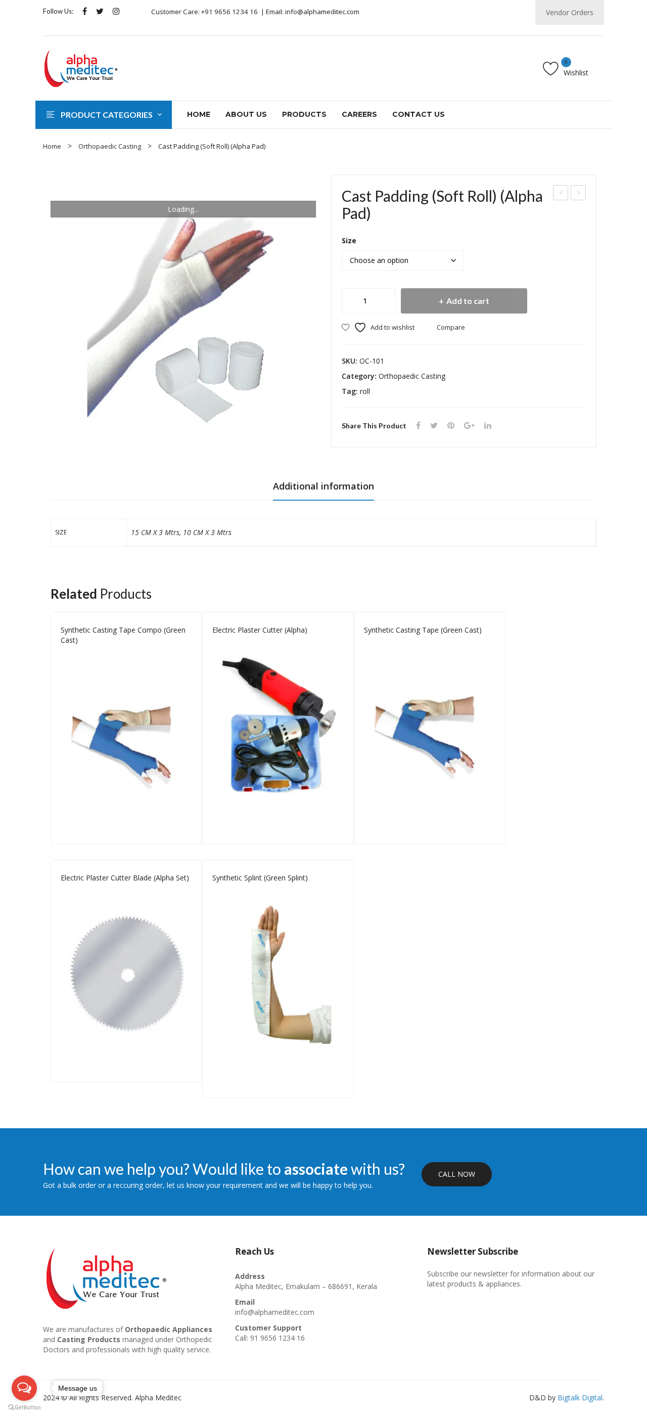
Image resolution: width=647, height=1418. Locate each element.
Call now (456, 1174)
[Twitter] (100, 11)
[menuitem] (198, 114)
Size (349, 240)
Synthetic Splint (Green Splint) (260, 877)
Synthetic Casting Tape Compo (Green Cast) (123, 635)
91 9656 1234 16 (277, 1338)
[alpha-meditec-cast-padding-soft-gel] (183, 307)
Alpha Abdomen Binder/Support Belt (560, 194)
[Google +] (469, 425)
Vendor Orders (569, 12)
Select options (187, 825)
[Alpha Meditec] (81, 67)
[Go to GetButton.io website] (24, 1407)
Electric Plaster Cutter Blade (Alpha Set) (125, 877)
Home (52, 146)
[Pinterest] (450, 425)
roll (365, 391)
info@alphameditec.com (322, 11)
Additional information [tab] (323, 486)
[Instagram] (116, 11)
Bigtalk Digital (580, 1397)
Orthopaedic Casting (109, 146)
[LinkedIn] (487, 425)
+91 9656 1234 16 (229, 11)
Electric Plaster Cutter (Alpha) (259, 630)
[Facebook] (84, 11)
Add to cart (467, 300)
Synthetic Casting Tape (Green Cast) (579, 194)
